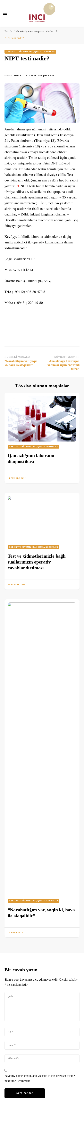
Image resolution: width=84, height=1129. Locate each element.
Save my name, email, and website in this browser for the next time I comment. (39, 1078)
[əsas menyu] (5, 13)
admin (17, 75)
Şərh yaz (49, 75)
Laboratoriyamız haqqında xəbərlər (30, 51)
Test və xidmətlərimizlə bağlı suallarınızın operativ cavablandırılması (37, 562)
